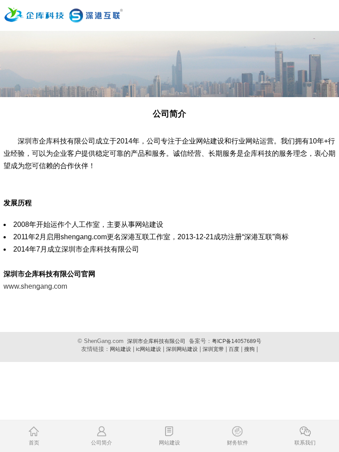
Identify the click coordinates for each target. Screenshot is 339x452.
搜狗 (249, 349)
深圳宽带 (213, 349)
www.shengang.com (35, 286)
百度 (234, 349)
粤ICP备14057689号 (236, 341)
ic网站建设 (148, 349)
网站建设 (120, 349)
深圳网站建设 (182, 349)
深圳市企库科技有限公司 (156, 341)
